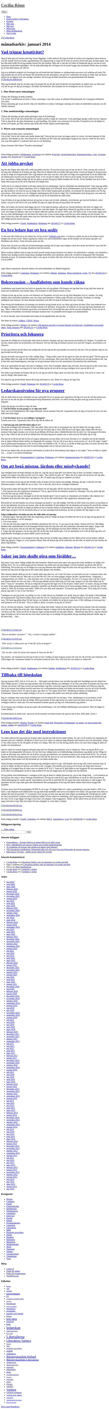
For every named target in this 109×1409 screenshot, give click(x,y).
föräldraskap (26, 154)
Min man (10, 24)
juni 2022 (10, 953)
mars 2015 (10, 1110)
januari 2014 (11, 1144)
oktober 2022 (12, 944)
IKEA (49, 819)
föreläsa (8, 1301)
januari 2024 (11, 925)
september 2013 (13, 1153)
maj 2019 (10, 1010)
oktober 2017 (12, 1039)
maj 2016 (10, 1077)
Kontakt (9, 21)
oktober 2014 (12, 1122)
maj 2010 (10, 1189)
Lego (95, 154)
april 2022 (10, 958)
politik (9, 1351)
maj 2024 (10, 917)
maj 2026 (10, 882)
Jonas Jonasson (13, 327)
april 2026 (10, 884)
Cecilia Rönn (13, 5)
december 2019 (12, 996)
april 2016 (10, 1079)
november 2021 (13, 970)
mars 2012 (10, 1184)
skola (8, 1372)
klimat (9, 1316)
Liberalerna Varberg (18, 1340)
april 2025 (10, 903)
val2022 (9, 1386)
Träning (9, 1251)
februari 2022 (12, 963)
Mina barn (10, 28)
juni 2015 (10, 1103)
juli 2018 (10, 1020)
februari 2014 (12, 1141)
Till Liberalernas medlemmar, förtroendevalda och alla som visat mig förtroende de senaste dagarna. (48, 849)
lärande (8, 1344)
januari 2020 (11, 994)
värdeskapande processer (14, 1400)
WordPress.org (12, 1276)
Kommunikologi (27, 457)
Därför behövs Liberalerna (17, 19)
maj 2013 (10, 1163)
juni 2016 (10, 1075)
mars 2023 (10, 934)
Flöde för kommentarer (16, 1273)
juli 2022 (10, 951)
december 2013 (12, 1146)
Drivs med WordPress (10, 1407)
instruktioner (58, 819)
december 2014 (12, 1117)
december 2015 (12, 1089)
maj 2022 (10, 956)
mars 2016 (10, 1082)
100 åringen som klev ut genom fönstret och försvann (60, 325)
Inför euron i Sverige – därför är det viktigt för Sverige (29, 852)
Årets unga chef (11, 1402)
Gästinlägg (10, 1213)
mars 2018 (10, 1029)
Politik (9, 1235)
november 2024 (13, 910)
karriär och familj (14, 1313)
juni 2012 (10, 1179)
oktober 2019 (12, 1001)
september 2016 (13, 1067)
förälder (52, 668)
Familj (23, 223)
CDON (29, 321)
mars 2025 (10, 906)
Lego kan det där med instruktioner (33, 731)
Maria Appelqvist (74, 273)
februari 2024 (12, 922)
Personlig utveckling (15, 1232)
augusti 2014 (11, 1127)
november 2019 (13, 998)
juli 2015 (10, 1101)
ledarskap (62, 273)
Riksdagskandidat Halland (21, 1356)
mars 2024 (10, 920)
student (4, 725)
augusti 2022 (11, 948)
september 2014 (13, 1124)
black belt (49, 723)
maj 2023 (10, 929)
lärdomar (69, 547)
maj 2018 (10, 1025)
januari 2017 (11, 1058)
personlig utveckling (14, 1349)
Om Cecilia (11, 33)
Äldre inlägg (7, 829)
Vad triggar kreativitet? (22, 52)
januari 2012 (11, 1186)
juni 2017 (10, 1046)
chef (8, 1289)
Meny (4, 12)
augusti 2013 (11, 1155)
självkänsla (11, 1369)
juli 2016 (10, 1072)
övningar (101, 154)
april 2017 (10, 1051)
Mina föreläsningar (14, 31)
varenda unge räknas (14, 1395)
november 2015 (13, 1091)
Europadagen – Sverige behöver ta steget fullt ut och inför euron (33, 842)
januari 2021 (11, 984)
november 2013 (13, 1148)
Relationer (42, 223)
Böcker (24, 325)
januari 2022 (11, 965)
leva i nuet (9, 1333)
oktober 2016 (12, 1065)
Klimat (9, 1220)
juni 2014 (10, 1132)
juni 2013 (10, 1160)
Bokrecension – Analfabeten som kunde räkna (43, 282)
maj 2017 (10, 1048)
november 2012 (13, 1172)
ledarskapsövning (84, 154)
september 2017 (13, 1041)
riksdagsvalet (11, 1363)
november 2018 (13, 1013)
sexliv (85, 273)
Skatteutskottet (12, 1244)
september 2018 (13, 1015)
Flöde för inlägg (13, 1271)
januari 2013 (11, 1170)
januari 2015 (11, 1115)
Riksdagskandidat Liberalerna (22, 1359)
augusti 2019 (11, 1006)
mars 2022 (10, 960)
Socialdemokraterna (12, 1375)
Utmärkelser (11, 1256)
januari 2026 (11, 891)
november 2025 (13, 896)
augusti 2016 (11, 1070)
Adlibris (21, 321)
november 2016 (13, 1063)
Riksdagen (10, 1242)
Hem (8, 16)
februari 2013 (12, 1167)
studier (11, 725)
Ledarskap (36, 154)
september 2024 (13, 915)
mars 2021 (10, 982)
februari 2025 (12, 908)
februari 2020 (12, 991)
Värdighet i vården (29, 869)
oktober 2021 (12, 972)
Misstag (77, 547)
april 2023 (10, 932)
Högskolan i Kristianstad (64, 723)
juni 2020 (10, 989)
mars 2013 (10, 1165)
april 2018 (10, 1027)
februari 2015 (12, 1113)
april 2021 (10, 979)
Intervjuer (10, 1216)
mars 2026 (10, 887)
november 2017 (13, 1036)
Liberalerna (11, 1228)
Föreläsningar (12, 1211)
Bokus (36, 321)
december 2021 (12, 967)
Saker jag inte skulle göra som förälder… (38, 556)
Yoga (8, 1259)
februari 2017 (12, 1055)
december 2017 (12, 1034)
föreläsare (11, 1303)
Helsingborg (11, 1309)
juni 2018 (10, 1022)
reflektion (11, 1353)
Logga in (10, 1269)
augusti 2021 (11, 975)
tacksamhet (9, 1379)
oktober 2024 (12, 913)
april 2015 (10, 1108)
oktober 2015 (12, 1094)
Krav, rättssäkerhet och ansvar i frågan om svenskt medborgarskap (34, 845)
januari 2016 (11, 1086)
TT (89, 273)
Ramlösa (10, 1237)
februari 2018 (12, 1032)
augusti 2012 (11, 1177)
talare (8, 1382)
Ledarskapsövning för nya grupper (33, 390)
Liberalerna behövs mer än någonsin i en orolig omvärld (44, 862)
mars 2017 (10, 1053)
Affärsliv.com (55, 236)
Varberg (11, 1389)
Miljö (8, 1230)
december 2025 (12, 894)
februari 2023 (12, 936)
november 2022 (13, 941)
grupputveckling (11, 1306)
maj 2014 (10, 1134)
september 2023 (13, 927)
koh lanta (11, 1318)
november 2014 (13, 1120)
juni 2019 (10, 1008)
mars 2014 (10, 1139)
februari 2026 (12, 889)
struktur (4, 157)
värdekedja (9, 1397)
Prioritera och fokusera (22, 334)
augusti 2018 (11, 1017)
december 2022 (12, 939)
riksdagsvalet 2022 (12, 1365)
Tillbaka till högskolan (21, 674)
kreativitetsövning (68, 154)
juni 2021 (10, 977)
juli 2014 (10, 1129)
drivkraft (9, 1291)
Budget (8, 1286)
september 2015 (13, 1096)
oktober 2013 (12, 1151)
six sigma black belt (93, 723)
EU (7, 1296)
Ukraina (9, 1384)
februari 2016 (12, 1084)
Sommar (9, 1377)
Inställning (59, 547)
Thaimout (10, 1249)
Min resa (10, 26)
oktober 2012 (12, 1174)
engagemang (13, 1293)
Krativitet (56, 154)
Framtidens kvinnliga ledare (15, 1299)
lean (8, 1324)
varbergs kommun (14, 1392)
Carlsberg (10, 1201)
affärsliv (53, 273)
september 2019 (13, 1003)
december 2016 (12, 1060)
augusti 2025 (11, 898)
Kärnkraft (10, 1322)
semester (10, 1367)
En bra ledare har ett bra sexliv (29, 229)
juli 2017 (10, 1044)
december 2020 (12, 986)
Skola (8, 1247)
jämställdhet (10, 1311)
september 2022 (13, 946)
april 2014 (10, 1136)
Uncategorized (12, 1254)
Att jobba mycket (17, 163)
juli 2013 (10, 1158)
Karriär (31, 723)
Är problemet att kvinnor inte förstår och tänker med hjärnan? (32, 847)
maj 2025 (10, 901)
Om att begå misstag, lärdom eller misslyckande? (45, 466)
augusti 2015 (11, 1098)
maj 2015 (10, 1105)
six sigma (80, 723)
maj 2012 (10, 1182)
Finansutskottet (12, 1206)
